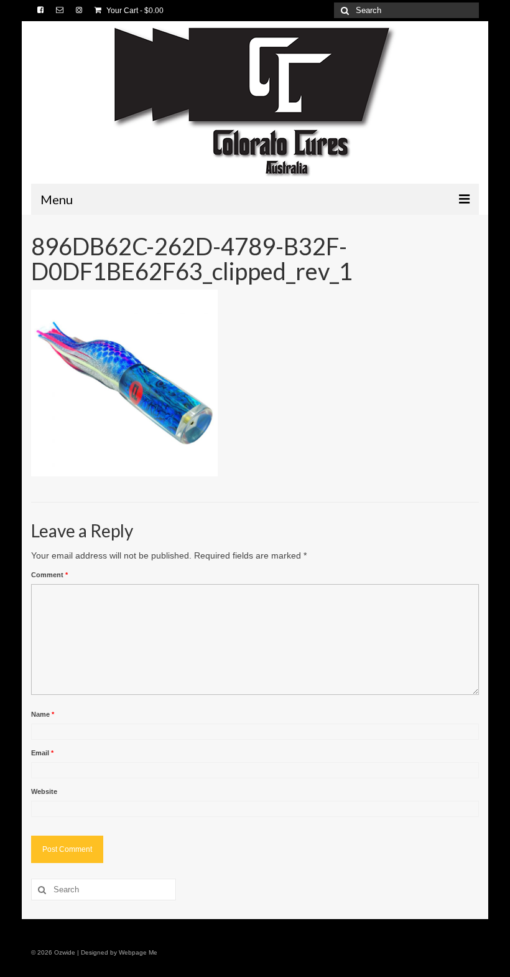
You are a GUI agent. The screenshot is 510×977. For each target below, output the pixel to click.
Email (42, 753)
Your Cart (134, 10)
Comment (49, 574)
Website (44, 791)
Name (42, 714)
